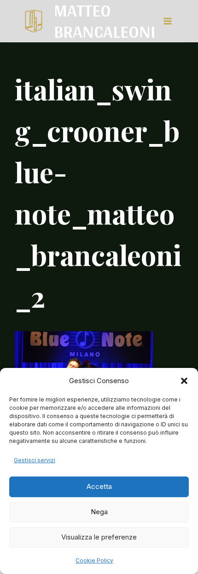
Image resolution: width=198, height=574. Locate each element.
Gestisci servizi (34, 460)
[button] (184, 380)
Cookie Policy (94, 560)
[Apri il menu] (167, 21)
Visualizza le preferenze (99, 537)
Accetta (99, 486)
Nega (99, 511)
